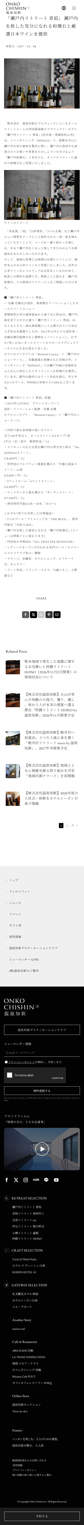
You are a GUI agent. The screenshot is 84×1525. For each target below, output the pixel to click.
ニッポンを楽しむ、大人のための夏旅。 (36, 1439)
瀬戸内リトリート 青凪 (26, 1207)
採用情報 (17, 1465)
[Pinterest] (48, 614)
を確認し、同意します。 (36, 1062)
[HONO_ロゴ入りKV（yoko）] (13, 661)
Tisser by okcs (20, 1411)
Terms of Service (73, 1098)
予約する (42, 1516)
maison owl (18, 1329)
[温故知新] (18, 3)
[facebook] (6, 1180)
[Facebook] (25, 614)
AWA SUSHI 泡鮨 (22, 1350)
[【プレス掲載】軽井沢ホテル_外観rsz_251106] (13, 732)
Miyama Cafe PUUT (23, 1376)
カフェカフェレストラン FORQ (32, 1383)
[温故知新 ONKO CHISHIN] (21, 1000)
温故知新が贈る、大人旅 (28, 1445)
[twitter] (16, 1180)
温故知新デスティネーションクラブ (42, 1030)
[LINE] (46, 1180)
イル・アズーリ (22, 1307)
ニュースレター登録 (17, 1044)
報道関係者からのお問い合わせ (29, 1460)
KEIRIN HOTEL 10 (24, 1272)
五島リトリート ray (24, 1220)
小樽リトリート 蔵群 (25, 1233)
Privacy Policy (56, 1098)
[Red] (36, 1180)
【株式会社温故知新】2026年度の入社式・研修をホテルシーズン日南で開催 (51, 798)
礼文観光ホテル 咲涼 (25, 1294)
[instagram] (25, 1180)
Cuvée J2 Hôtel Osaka (24, 1259)
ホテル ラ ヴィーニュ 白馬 (28, 1265)
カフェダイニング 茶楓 (26, 1370)
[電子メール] (56, 614)
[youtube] (56, 1180)
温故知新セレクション (26, 1405)
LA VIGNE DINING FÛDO (28, 1357)
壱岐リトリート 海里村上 (28, 1213)
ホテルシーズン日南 (25, 1300)
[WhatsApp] (41, 614)
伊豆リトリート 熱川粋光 (28, 1226)
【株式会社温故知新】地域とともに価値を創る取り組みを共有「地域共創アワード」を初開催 (49, 770)
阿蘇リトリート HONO (27, 1238)
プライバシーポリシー (24, 1470)
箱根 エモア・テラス (25, 1363)
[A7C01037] (13, 793)
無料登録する (42, 1091)
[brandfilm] (42, 1129)
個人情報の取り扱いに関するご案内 (31, 1475)
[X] (33, 614)
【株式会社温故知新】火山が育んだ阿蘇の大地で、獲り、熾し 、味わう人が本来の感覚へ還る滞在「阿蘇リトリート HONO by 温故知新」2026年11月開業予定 (50, 705)
